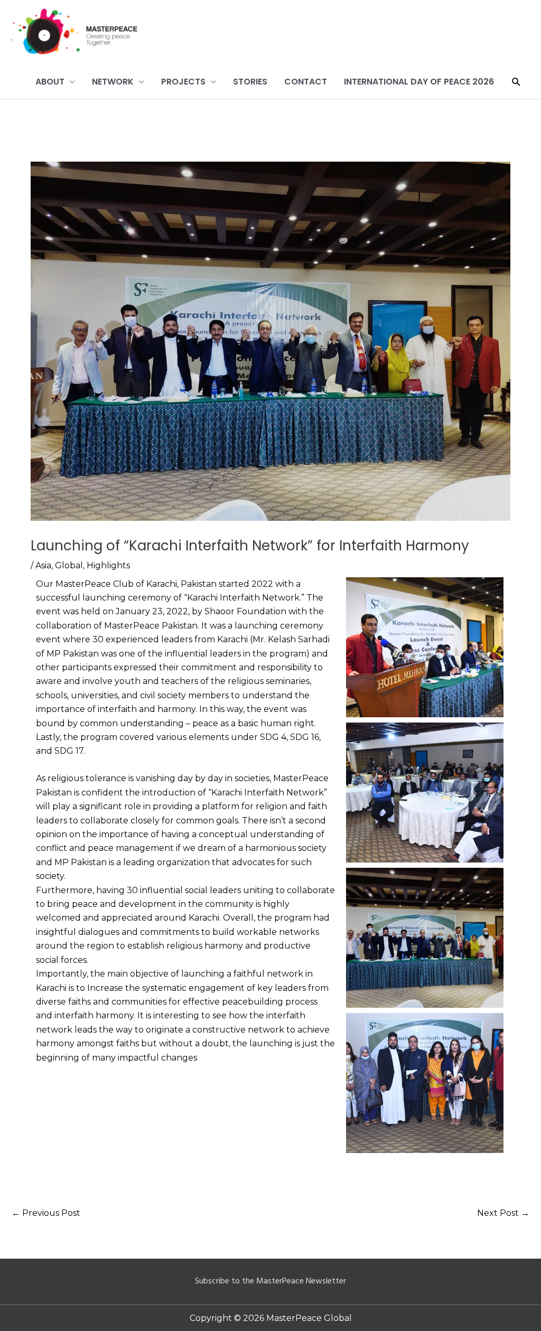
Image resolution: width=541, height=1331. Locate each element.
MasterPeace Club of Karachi (116, 584)
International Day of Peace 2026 (419, 82)
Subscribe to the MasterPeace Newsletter (270, 1281)
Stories (250, 82)
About (49, 82)
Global (69, 565)
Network (113, 82)
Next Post (503, 1213)
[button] (516, 82)
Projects (183, 82)
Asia (43, 565)
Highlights (108, 565)
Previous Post (46, 1213)
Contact (305, 82)
